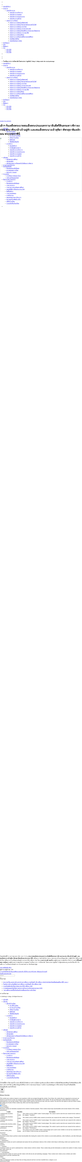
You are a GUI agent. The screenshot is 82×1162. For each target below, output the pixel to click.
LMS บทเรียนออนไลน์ (12, 1051)
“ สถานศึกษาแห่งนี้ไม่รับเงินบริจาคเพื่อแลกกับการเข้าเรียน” (19, 990)
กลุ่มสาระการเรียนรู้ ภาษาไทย (18, 26)
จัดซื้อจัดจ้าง (9, 1065)
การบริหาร (9, 1015)
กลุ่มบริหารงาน (10, 10)
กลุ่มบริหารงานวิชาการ (16, 12)
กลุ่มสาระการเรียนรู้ (12, 20)
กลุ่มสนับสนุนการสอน (16, 40)
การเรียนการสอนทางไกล (13, 1049)
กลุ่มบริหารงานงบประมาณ (17, 16)
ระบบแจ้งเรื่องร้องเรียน (12, 1077)
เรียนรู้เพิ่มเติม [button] (4, 1086)
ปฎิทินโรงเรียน (10, 1075)
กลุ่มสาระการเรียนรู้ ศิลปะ (17, 34)
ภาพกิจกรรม (10, 1069)
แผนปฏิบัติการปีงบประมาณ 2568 (15, 1063)
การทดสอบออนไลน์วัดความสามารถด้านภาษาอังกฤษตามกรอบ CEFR (22, 988)
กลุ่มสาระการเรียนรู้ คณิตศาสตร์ (19, 22)
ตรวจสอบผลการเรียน (12, 1044)
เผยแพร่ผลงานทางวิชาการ (13, 1071)
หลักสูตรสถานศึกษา (12, 1032)
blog (4, 44)
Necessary (4, 1105)
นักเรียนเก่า (6, 42)
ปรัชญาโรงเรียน (14, 1009)
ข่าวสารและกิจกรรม (9, 1038)
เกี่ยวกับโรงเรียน (10, 1003)
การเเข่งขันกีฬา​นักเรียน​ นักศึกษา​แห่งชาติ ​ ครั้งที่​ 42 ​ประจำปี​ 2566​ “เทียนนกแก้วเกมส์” (23, 971)
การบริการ (9, 1055)
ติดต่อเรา (5, 46)
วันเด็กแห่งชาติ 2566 (5, 973)
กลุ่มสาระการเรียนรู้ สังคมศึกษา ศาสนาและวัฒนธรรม (25, 30)
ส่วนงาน (5, 8)
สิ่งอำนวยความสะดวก (9, 1053)
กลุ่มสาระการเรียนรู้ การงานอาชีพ (19, 32)
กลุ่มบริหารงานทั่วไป (15, 18)
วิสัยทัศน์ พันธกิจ (14, 1013)
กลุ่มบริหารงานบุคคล (16, 14)
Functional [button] (2, 1133)
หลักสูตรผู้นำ (10, 1034)
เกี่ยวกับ (5, 1001)
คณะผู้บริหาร (7, 6)
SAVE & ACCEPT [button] (5, 1161)
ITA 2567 (8, 51)
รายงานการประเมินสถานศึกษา (15, 1061)
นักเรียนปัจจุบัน (7, 1040)
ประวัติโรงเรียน (14, 1005)
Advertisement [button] (3, 1150)
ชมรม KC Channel (11, 1046)
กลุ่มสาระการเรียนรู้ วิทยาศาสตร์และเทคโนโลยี (23, 24)
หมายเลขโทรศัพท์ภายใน (13, 1073)
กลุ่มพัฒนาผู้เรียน (14, 38)
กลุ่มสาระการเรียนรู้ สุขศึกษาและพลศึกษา (21, 36)
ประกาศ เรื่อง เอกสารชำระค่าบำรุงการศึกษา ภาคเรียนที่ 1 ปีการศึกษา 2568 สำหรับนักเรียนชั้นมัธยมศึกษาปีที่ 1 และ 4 (35, 982)
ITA (4, 48)
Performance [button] (3, 1138)
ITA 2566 (8, 49)
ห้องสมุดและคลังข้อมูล (12, 1042)
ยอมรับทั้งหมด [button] (12, 1086)
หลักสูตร (5, 1029)
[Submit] (0, 977)
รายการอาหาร (10, 1059)
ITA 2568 (8, 52)
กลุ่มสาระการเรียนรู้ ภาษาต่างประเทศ (20, 28)
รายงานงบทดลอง (11, 1067)
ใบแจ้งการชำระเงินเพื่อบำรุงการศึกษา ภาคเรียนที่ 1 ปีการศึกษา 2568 (22, 984)
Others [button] (1, 1156)
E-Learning (6, 1047)
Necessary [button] (2, 1104)
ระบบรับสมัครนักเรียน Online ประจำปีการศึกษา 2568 (17, 986)
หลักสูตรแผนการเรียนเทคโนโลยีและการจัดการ (19, 1036)
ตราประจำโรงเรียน (15, 1007)
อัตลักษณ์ (12, 1011)
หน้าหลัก (5, 999)
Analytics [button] (2, 1144)
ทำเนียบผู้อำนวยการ (15, 1019)
